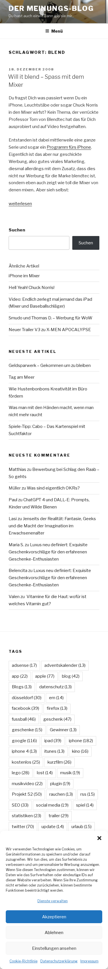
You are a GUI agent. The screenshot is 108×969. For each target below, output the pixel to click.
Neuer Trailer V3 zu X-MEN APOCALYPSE (50, 329)
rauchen (61, 794)
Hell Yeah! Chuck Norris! (31, 287)
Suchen (17, 230)
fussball (24, 719)
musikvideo (27, 783)
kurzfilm (59, 762)
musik (70, 772)
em (56, 697)
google (24, 740)
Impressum (89, 961)
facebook (25, 708)
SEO (20, 805)
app (20, 676)
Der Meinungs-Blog (51, 8)
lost (45, 772)
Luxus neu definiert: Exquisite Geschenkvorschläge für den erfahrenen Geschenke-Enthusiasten (48, 552)
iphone (81, 740)
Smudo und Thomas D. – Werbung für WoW (50, 318)
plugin (60, 783)
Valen (14, 596)
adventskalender (65, 665)
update (52, 826)
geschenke (27, 729)
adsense (24, 665)
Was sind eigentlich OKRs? (53, 488)
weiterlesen (20, 203)
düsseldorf (26, 697)
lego (20, 772)
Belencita (18, 570)
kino (80, 751)
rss (87, 794)
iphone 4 (24, 751)
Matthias (17, 469)
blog (70, 676)
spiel (85, 805)
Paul (13, 499)
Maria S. (16, 544)
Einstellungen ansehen (54, 948)
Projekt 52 (27, 794)
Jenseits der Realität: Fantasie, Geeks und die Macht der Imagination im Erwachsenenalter (52, 526)
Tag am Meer (22, 377)
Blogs (22, 686)
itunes (54, 751)
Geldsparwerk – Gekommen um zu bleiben (50, 365)
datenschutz (55, 686)
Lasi (13, 518)
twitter (23, 826)
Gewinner (63, 729)
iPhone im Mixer (24, 275)
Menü (57, 31)
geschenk (57, 719)
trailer (59, 815)
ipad (52, 740)
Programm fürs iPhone (69, 147)
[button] (99, 838)
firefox (57, 708)
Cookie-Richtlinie (23, 961)
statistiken (26, 815)
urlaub (81, 826)
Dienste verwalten (52, 901)
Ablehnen (54, 932)
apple (44, 676)
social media (52, 805)
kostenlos (26, 762)
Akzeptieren (54, 916)
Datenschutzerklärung (58, 961)
